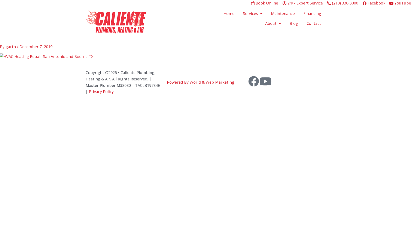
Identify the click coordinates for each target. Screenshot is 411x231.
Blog (294, 23)
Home (228, 13)
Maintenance (283, 13)
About (271, 23)
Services (250, 13)
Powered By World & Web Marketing (200, 82)
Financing (312, 13)
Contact (314, 23)
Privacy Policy (101, 91)
